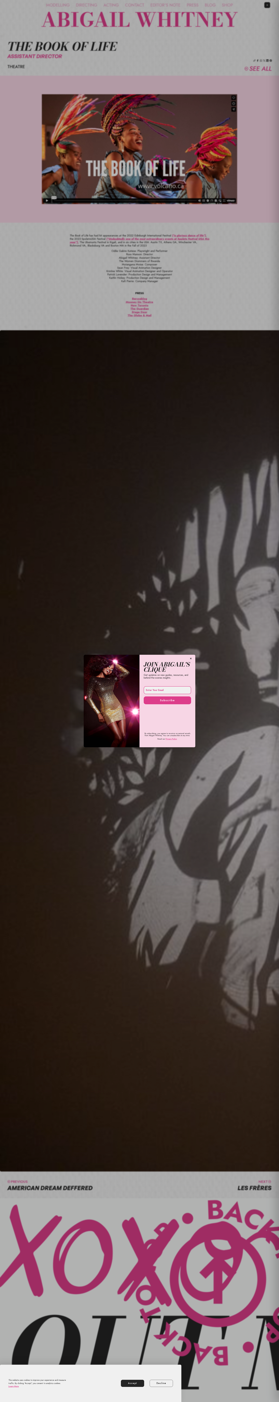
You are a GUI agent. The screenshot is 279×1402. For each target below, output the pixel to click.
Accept (132, 1383)
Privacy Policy (171, 739)
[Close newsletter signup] (191, 658)
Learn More (13, 1386)
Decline (161, 1383)
